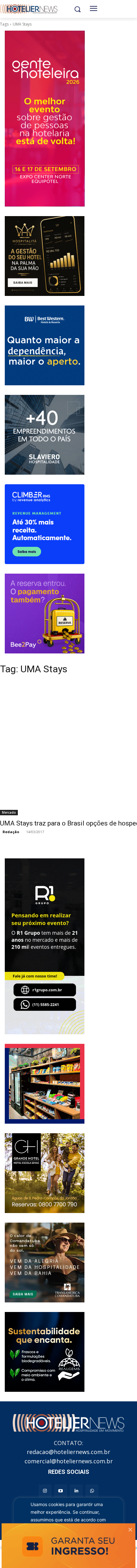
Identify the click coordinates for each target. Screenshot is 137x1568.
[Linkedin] (76, 1491)
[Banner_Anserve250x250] (44, 1084)
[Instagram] (45, 1491)
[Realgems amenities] (44, 1352)
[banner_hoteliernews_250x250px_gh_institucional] (44, 1173)
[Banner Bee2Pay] (44, 613)
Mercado (9, 812)
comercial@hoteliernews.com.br (69, 1461)
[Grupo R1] (44, 946)
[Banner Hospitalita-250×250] (44, 256)
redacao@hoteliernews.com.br (68, 1452)
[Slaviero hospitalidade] (44, 435)
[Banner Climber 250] (44, 524)
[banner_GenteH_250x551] (44, 119)
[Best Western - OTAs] (44, 345)
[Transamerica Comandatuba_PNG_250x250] (44, 1262)
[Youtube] (60, 1491)
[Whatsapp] (92, 1491)
